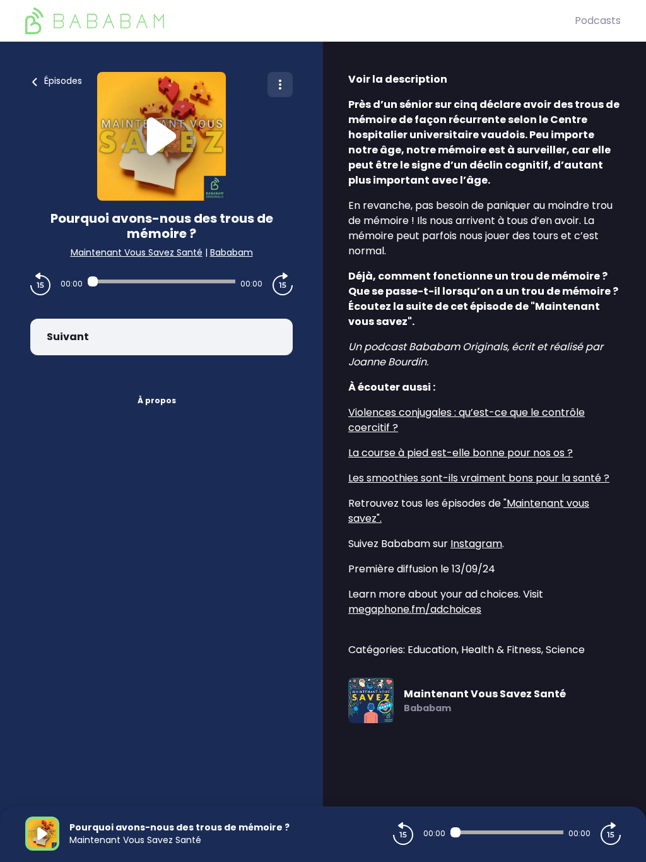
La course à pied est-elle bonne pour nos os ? (460, 453)
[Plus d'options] (280, 84)
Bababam (231, 252)
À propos (157, 400)
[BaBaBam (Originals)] (300, 20)
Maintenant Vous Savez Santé (137, 252)
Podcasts (598, 20)
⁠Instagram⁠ (476, 543)
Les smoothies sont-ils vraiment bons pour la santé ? (478, 478)
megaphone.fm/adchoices (414, 609)
